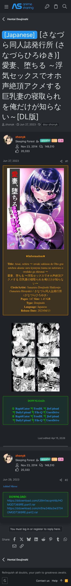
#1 (66, 161)
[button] (6, 6)
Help (55, 580)
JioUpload (53, 408)
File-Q (38, 412)
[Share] (61, 161)
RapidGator (22, 408)
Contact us (43, 580)
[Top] (61, 581)
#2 (66, 479)
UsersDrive (52, 412)
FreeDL (38, 408)
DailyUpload (23, 412)
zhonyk (9, 124)
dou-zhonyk (50, 124)
